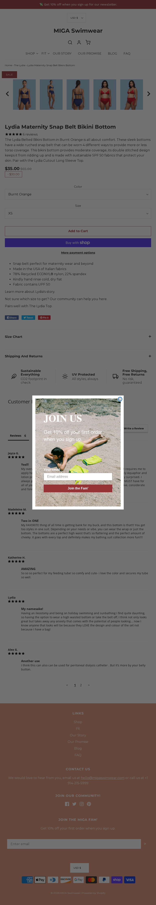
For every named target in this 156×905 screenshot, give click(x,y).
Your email (52, 469)
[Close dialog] (120, 399)
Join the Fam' (78, 488)
